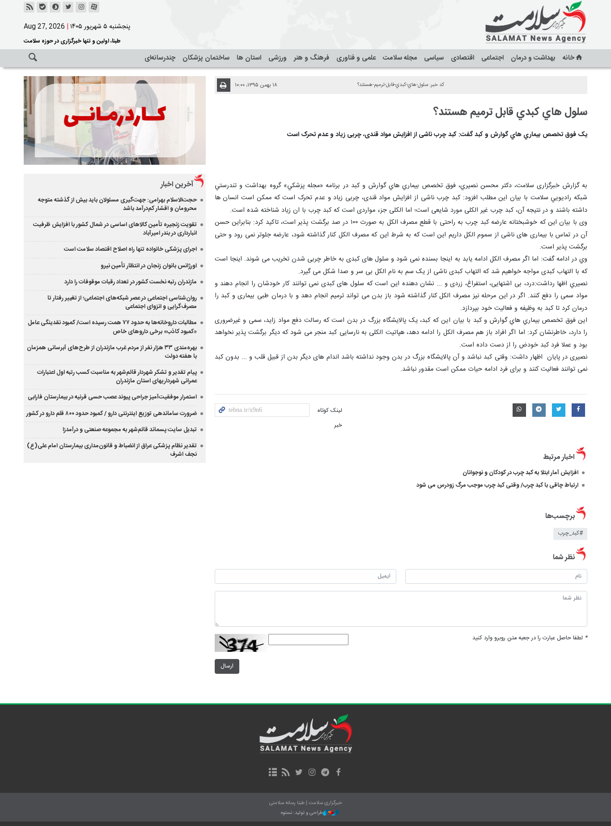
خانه (568, 58)
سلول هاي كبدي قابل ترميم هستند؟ (510, 112)
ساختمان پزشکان (205, 58)
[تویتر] (68, 7)
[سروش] (55, 7)
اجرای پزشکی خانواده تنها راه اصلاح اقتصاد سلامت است (130, 249)
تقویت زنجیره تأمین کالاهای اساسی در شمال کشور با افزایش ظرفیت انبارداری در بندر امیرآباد (115, 229)
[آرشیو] (272, 773)
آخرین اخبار (177, 185)
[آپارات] (94, 7)
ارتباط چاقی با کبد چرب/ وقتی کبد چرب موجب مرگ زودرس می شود (497, 485)
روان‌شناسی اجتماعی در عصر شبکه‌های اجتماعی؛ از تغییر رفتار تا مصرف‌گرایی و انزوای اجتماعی (122, 302)
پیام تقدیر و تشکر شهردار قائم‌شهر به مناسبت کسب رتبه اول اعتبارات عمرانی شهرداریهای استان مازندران (117, 377)
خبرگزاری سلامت (515, 22)
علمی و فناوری (356, 58)
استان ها (249, 58)
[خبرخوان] (29, 7)
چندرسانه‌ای (159, 58)
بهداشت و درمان (533, 58)
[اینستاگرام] (81, 7)
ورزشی (277, 58)
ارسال (227, 666)
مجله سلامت (400, 58)
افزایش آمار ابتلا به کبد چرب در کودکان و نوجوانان (520, 473)
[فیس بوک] (338, 773)
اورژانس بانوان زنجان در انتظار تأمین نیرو (149, 266)
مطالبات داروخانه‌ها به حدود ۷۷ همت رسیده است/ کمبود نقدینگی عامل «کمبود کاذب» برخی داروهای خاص (112, 327)
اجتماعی (492, 58)
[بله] (42, 7)
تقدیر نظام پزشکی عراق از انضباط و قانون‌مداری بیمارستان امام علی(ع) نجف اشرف (112, 450)
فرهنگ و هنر (311, 58)
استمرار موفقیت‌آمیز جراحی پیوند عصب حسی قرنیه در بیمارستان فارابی (112, 397)
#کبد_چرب (570, 533)
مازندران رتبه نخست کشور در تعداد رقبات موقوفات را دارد (130, 282)
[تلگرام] (325, 773)
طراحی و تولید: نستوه (302, 813)
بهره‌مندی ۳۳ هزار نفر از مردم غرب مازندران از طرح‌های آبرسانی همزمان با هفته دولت (112, 352)
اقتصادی (462, 58)
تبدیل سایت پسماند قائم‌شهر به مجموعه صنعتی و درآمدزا (130, 430)
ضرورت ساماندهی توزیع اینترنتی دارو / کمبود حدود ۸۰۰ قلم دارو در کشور (111, 414)
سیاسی (434, 58)
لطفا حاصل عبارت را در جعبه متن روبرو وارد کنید (529, 638)
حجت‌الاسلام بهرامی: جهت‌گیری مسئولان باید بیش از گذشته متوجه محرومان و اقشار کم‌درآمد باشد (117, 204)
